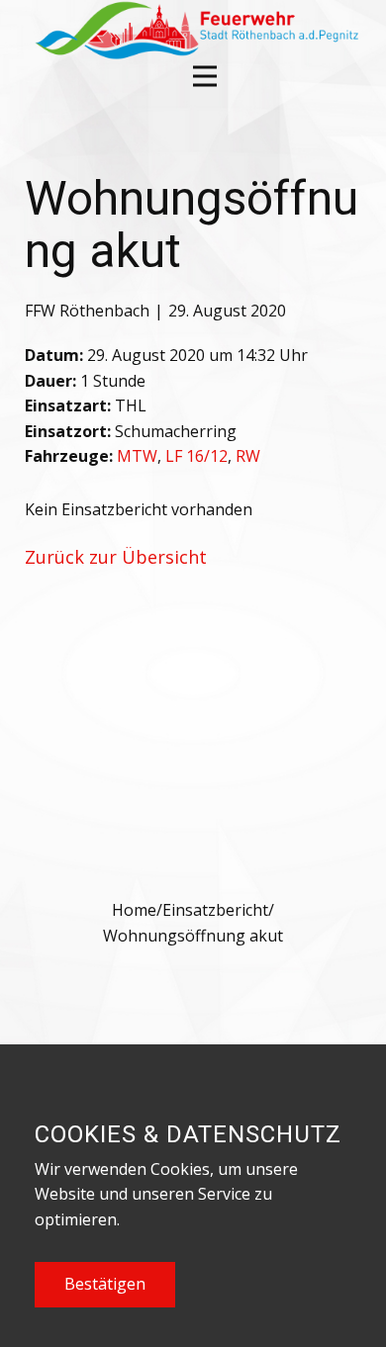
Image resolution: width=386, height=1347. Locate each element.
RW (248, 456)
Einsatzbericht (215, 910)
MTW (137, 456)
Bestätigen (104, 1284)
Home (134, 910)
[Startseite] (194, 30)
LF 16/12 (196, 456)
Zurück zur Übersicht (116, 557)
